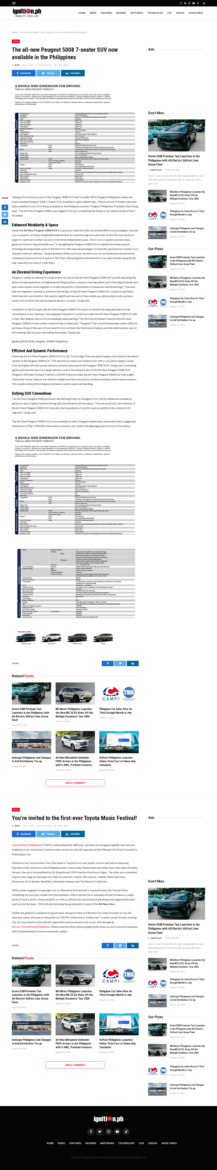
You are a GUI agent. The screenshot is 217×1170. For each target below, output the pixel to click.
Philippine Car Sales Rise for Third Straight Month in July (115, 710)
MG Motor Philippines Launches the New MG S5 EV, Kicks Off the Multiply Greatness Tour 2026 (74, 712)
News (93, 13)
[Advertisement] (176, 79)
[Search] (203, 3)
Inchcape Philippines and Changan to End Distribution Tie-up (31, 759)
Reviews (121, 13)
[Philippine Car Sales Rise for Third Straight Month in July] (119, 693)
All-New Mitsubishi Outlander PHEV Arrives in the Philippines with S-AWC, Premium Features (74, 761)
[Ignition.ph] (27, 12)
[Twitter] (5, 214)
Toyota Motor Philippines (27, 844)
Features (106, 13)
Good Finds (196, 13)
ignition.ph (156, 169)
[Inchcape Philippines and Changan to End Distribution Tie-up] (31, 742)
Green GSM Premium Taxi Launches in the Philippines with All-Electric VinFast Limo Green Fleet (30, 714)
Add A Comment (75, 782)
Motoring (137, 13)
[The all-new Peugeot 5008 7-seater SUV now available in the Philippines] (75, 187)
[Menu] (14, 3)
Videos (180, 13)
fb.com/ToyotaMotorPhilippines (31, 926)
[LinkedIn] (5, 221)
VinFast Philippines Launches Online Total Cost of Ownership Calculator (117, 761)
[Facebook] (5, 207)
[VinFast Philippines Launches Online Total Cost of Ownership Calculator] (119, 742)
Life (169, 13)
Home (82, 13)
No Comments (45, 65)
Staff (17, 65)
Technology (155, 13)
